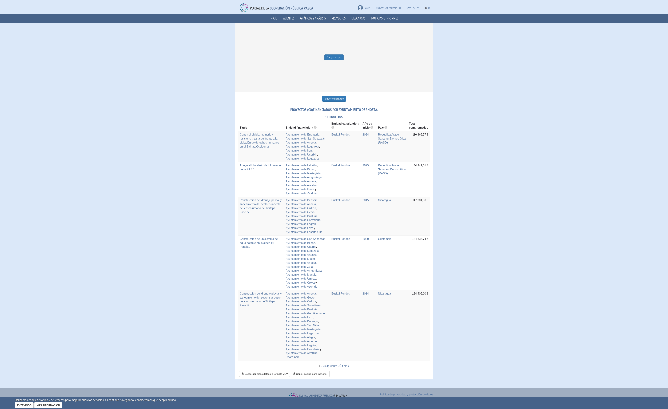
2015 (366, 200)
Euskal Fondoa (340, 134)
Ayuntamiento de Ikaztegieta (303, 173)
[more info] (371, 127)
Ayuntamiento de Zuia (299, 266)
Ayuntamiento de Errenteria (302, 134)
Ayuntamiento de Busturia (301, 216)
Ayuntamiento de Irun (299, 150)
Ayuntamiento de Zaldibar (301, 193)
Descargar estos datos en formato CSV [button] (266, 373)
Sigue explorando (334, 98)
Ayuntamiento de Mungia (301, 274)
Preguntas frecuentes (388, 7)
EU (429, 7)
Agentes (289, 18)
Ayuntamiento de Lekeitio (301, 165)
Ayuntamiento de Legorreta (302, 146)
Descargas (358, 18)
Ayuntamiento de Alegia (300, 337)
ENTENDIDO (24, 405)
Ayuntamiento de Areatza (301, 185)
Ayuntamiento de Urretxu (301, 278)
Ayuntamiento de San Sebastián (305, 138)
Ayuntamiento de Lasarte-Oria (304, 232)
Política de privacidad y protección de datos (406, 394)
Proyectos (339, 18)
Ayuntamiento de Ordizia (301, 208)
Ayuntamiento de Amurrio (301, 341)
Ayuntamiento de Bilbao (300, 169)
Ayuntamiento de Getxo (300, 212)
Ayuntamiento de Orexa (300, 282)
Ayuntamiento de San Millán (303, 325)
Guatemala (385, 238)
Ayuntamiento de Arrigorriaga (304, 177)
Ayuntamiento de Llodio (300, 258)
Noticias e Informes (384, 18)
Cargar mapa (334, 57)
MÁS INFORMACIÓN (48, 405)
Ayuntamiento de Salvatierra (303, 220)
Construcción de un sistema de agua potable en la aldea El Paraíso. (259, 242)
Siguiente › (332, 365)
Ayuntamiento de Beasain (301, 200)
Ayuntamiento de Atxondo (301, 286)
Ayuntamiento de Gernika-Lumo (305, 313)
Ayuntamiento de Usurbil (301, 154)
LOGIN (367, 7)
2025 (366, 165)
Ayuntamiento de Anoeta (301, 142)
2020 (366, 238)
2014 (366, 293)
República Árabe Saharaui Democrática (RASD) (392, 138)
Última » (344, 365)
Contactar (413, 7)
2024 (366, 134)
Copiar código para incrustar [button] (311, 373)
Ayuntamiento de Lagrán (301, 224)
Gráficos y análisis (313, 18)
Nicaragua (384, 200)
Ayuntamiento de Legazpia (302, 158)
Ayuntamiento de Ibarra (300, 189)
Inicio (273, 18)
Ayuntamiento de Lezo (299, 228)
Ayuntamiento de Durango (302, 321)
